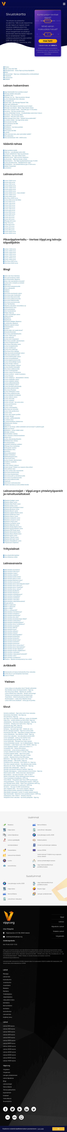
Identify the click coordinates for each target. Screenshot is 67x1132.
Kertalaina (6, 1003)
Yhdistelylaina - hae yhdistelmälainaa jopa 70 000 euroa (20, 164)
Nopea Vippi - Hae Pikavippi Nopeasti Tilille (16, 102)
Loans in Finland (9, 675)
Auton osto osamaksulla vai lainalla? (14, 281)
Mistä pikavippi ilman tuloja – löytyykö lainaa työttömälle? (20, 118)
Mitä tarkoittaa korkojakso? (11, 613)
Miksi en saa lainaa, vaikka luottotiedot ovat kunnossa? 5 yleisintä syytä (24, 427)
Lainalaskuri (7, 168)
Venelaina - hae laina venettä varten (14, 111)
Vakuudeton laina (8, 1000)
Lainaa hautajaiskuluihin (11, 346)
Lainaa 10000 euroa (10, 187)
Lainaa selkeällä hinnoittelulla (12, 395)
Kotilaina (6, 328)
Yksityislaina (7, 129)
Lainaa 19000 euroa (10, 259)
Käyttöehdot (7, 1093)
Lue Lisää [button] (41, 1129)
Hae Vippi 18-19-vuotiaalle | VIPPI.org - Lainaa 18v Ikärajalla (20, 718)
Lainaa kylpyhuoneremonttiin (12, 360)
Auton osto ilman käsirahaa (12, 276)
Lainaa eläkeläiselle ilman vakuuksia (14, 99)
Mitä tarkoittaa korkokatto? (11, 641)
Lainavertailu (7, 1014)
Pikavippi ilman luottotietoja (12, 446)
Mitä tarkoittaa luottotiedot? (12, 598)
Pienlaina (6, 991)
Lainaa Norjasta (8, 376)
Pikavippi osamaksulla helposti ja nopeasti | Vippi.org (18, 769)
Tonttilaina (7, 463)
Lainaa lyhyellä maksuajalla (12, 367)
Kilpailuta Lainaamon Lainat (12, 520)
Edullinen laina (7, 1017)
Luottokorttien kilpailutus (11, 323)
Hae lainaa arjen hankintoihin (12, 295)
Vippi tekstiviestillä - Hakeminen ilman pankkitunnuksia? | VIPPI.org (22, 794)
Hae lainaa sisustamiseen (11, 474)
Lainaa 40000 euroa (10, 233)
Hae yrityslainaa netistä (10, 557)
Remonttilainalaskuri (10, 453)
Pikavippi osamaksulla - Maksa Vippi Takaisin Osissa (19, 108)
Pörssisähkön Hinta (9, 449)
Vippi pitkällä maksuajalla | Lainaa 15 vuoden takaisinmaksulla (20, 792)
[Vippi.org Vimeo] (33, 1109)
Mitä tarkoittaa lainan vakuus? (12, 589)
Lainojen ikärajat (9, 416)
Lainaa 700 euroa (9, 226)
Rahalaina (7, 451)
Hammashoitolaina (9, 309)
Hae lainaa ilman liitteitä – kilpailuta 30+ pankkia (18, 691)
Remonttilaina (7, 1006)
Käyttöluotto (7, 320)
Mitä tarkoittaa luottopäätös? (12, 596)
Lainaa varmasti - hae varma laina (13, 402)
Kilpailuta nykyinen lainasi (11, 325)
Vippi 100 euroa (8, 223)
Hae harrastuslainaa (10, 311)
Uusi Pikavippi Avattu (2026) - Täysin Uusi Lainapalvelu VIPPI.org (21, 783)
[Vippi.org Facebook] (5, 1109)
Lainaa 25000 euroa (10, 196)
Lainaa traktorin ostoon (10, 397)
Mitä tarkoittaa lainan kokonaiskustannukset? (16, 584)
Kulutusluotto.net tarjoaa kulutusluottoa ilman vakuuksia (19, 672)
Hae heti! (48, 40)
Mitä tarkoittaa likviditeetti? (11, 591)
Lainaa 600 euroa (9, 224)
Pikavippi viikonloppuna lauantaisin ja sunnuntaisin (18, 106)
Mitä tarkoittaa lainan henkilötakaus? (14, 624)
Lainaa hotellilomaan (10, 348)
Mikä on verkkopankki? (10, 610)
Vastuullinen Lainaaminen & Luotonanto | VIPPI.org (17, 785)
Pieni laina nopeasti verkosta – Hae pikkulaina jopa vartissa (19, 764)
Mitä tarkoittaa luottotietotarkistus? (14, 622)
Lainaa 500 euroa (9, 216)
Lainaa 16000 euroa (10, 335)
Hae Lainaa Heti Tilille (11, 69)
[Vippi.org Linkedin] (26, 1109)
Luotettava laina (8, 420)
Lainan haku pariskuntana (11, 411)
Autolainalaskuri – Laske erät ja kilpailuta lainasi (18, 699)
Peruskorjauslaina (9, 442)
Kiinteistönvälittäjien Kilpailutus (12, 321)
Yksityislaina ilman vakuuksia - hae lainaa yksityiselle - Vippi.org (21, 797)
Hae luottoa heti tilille (10, 130)
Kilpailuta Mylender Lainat (11, 525)
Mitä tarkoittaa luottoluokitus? (12, 620)
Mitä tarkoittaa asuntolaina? (12, 570)
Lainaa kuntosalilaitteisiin (11, 358)
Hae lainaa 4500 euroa (10, 261)
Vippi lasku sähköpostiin (11, 104)
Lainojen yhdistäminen (10, 1075)
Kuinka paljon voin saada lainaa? (13, 330)
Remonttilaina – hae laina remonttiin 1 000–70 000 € (18, 774)
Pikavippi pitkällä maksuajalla (12, 94)
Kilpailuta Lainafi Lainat (10, 521)
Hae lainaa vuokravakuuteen (12, 483)
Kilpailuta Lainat (58, 926)
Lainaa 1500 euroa (9, 203)
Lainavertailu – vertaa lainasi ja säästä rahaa (15, 750)
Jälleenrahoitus (8, 316)
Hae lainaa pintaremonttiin (11, 472)
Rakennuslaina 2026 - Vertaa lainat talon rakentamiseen (19, 773)
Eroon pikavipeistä (9, 288)
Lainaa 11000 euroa (10, 249)
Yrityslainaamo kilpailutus (11, 542)
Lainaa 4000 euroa (9, 207)
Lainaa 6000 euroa (9, 201)
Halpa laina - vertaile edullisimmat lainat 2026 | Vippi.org (19, 720)
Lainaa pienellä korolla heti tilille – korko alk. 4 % (16, 739)
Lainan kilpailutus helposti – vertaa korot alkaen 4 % (17, 746)
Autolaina (6, 1008)
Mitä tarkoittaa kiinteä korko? (12, 640)
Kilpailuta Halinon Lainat (11, 516)
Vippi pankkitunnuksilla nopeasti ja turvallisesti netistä (18, 790)
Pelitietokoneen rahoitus (11, 441)
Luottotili (6, 132)
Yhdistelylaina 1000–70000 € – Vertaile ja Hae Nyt (17, 795)
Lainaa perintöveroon (10, 404)
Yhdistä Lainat (58, 931)
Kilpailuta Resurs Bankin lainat (12, 534)
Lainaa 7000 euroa (9, 208)
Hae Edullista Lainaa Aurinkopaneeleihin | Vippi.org (19, 690)
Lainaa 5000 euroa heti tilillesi (12, 200)
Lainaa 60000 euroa (10, 191)
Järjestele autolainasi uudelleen (13, 444)
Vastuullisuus (7, 1098)
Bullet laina (7, 284)
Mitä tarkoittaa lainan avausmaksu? (14, 645)
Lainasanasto (8, 77)
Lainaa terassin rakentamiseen (13, 460)
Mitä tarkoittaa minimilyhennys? (13, 612)
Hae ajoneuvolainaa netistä (12, 277)
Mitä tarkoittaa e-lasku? (11, 573)
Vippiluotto (7, 481)
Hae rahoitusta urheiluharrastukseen (14, 435)
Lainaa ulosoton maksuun (11, 465)
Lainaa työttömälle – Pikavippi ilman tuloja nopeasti (17, 741)
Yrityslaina (6, 1069)
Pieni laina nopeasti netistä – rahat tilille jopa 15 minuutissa (20, 109)
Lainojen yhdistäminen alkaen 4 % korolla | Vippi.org (17, 752)
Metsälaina (7, 425)
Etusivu (7, 67)
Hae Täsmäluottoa (9, 304)
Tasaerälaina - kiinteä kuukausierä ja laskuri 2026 (18, 697)
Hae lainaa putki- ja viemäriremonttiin (14, 476)
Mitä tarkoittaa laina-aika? (11, 617)
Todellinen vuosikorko (10, 462)
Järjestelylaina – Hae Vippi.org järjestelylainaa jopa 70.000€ (21, 161)
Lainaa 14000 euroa (10, 254)
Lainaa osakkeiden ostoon (11, 379)
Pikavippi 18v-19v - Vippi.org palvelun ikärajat (17, 97)
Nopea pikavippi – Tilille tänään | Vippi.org (15, 760)
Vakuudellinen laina (9, 469)
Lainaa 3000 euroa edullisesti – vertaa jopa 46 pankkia (20, 700)
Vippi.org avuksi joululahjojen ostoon (14, 353)
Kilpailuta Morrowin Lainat (11, 539)
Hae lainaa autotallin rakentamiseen (14, 341)
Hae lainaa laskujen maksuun (12, 365)
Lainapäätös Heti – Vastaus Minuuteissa (14, 748)
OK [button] (58, 1129)
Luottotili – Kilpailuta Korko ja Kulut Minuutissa (16, 757)
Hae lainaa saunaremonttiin (12, 302)
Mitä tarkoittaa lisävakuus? (11, 592)
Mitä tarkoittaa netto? (10, 656)
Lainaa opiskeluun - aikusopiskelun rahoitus (16, 377)
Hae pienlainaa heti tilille (11, 123)
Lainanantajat (7, 1084)
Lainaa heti (6, 977)
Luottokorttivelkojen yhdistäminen (13, 421)
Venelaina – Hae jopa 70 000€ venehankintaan (16, 787)
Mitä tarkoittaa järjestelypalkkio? (13, 634)
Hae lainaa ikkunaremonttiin (12, 297)
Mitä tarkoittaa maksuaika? (11, 599)
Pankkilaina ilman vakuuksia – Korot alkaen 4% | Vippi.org (19, 762)
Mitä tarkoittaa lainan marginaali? (13, 587)
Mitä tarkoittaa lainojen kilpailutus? (14, 649)
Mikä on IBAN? (8, 608)
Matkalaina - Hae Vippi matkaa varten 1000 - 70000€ (18, 759)
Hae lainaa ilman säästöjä (11, 351)
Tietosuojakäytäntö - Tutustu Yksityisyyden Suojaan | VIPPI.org (20, 781)
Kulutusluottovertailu (10, 332)
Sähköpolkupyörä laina (10, 456)
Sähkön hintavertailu (10, 166)
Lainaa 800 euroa (9, 228)
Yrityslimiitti (6, 1072)
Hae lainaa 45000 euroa (11, 198)
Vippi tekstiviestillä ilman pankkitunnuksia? (16, 92)
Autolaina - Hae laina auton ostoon (14, 116)
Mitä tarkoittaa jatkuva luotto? (12, 578)
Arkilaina (6, 291)
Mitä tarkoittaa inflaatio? (11, 633)
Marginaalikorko (8, 603)
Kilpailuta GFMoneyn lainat (11, 514)
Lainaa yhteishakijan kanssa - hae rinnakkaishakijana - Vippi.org (21, 743)
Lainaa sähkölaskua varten (11, 391)
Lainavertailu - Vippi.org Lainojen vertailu (15, 159)
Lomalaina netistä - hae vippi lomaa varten (16, 120)
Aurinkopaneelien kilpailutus (12, 279)
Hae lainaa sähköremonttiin (12, 393)
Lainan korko (8, 413)
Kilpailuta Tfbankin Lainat (11, 537)
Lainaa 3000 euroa (9, 1032)
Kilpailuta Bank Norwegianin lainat (13, 507)
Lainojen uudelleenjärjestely (12, 418)
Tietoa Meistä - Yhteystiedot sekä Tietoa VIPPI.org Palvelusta (20, 780)
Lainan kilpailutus (8, 1078)
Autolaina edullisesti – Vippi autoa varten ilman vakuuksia (19, 713)
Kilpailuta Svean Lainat (10, 535)
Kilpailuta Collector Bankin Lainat (13, 513)
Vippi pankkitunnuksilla (10, 150)
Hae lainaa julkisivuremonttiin (12, 298)
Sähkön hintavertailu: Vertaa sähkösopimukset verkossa (18, 776)
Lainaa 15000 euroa (10, 194)
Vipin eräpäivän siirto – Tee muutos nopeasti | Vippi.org (18, 788)
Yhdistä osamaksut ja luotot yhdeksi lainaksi (16, 484)
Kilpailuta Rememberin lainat (12, 532)
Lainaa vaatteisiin (9, 400)
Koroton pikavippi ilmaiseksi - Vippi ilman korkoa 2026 (18, 731)
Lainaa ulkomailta (9, 398)
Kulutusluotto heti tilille (10, 122)
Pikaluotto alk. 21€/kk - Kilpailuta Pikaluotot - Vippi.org (18, 766)
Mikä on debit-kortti (9, 606)
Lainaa (61, 922)
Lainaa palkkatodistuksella (11, 383)
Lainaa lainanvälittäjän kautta (12, 362)
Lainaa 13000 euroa (10, 252)
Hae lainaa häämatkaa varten (12, 344)
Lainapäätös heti (9, 101)
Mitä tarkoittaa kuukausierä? (12, 582)
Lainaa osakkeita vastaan (11, 381)
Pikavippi (5, 974)
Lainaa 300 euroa (9, 219)
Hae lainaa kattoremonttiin (11, 479)
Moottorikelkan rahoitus (11, 434)
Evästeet (6, 1095)
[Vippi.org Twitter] (12, 1109)
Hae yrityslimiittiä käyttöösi (11, 555)
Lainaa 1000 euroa (9, 184)
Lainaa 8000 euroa (9, 210)
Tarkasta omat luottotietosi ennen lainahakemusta (18, 695)
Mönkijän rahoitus (9, 432)
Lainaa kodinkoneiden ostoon (12, 356)
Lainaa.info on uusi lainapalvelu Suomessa (16, 674)
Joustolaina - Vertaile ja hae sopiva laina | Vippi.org (17, 724)
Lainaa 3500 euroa (9, 214)
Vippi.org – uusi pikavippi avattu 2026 (14, 152)
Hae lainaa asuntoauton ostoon (13, 293)
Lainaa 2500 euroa (9, 182)
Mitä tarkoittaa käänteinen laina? (13, 580)
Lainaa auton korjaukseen (11, 339)
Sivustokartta (7, 1101)
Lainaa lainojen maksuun (11, 363)
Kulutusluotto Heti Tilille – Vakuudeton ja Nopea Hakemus (19, 732)
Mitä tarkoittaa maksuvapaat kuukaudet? (15, 654)
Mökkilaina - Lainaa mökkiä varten (13, 430)
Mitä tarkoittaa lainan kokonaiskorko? (14, 647)
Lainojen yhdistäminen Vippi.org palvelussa (16, 154)
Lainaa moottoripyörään (11, 370)
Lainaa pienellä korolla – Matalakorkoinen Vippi (17, 162)
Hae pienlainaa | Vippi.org (10, 717)
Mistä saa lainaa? (9, 428)
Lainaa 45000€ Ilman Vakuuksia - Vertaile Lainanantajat (20, 693)
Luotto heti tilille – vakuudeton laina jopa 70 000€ (17, 755)
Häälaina (7, 290)
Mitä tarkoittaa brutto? (10, 629)
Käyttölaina (7, 318)
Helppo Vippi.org (9, 313)
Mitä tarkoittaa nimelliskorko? (12, 657)
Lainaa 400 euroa (9, 217)
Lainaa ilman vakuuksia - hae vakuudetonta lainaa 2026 (18, 736)
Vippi (62, 917)
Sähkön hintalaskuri (9, 455)
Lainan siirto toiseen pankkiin (12, 414)
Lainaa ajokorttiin (9, 337)
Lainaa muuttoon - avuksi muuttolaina (14, 374)
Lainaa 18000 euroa (10, 258)
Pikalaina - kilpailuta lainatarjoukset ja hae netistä (18, 659)
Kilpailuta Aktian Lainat (10, 502)
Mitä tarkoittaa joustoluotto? (12, 636)
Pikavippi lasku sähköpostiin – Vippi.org (14, 767)
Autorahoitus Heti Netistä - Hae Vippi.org (14, 715)
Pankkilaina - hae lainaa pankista (13, 127)
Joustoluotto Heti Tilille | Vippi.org (12, 725)
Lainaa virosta (8, 406)
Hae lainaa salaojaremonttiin (12, 286)
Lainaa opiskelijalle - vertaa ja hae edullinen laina (17, 738)
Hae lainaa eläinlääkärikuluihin (12, 334)
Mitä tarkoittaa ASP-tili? (10, 627)
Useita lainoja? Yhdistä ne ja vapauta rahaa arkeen (18, 467)
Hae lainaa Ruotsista (10, 390)
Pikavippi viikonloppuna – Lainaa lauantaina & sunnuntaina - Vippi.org (22, 771)
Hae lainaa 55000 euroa (11, 263)
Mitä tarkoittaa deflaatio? (11, 631)
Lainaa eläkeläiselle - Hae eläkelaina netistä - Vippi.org (18, 734)
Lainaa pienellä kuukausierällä (12, 386)
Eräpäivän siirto (8, 95)
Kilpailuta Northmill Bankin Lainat (13, 528)
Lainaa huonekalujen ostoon (12, 314)
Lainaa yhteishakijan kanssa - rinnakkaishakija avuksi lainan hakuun (23, 113)
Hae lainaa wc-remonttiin (11, 409)
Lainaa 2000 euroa (9, 205)
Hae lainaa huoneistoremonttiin (13, 477)
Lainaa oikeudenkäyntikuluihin (12, 439)
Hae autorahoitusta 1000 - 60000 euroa (15, 137)
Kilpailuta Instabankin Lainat (12, 518)
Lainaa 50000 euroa (10, 186)
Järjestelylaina (7, 997)
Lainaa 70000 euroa (10, 180)
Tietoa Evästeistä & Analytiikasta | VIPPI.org (15, 778)
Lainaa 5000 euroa (9, 1037)
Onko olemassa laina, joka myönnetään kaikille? (17, 134)
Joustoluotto (7, 125)
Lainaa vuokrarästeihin (10, 407)
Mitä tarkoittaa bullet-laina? (12, 571)
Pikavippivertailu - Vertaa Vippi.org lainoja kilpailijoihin (19, 70)
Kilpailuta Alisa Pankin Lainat (12, 504)
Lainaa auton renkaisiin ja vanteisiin (14, 283)
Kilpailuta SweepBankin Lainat (12, 541)
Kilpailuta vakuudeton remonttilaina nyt (15, 306)
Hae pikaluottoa (8, 136)
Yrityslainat (8, 76)
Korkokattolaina (8, 327)
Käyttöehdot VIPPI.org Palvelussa (12, 727)
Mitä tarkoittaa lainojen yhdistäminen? (14, 650)
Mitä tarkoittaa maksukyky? (12, 652)
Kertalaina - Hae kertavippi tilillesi (13, 115)
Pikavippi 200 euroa (10, 221)
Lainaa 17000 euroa (10, 256)
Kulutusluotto (7, 979)
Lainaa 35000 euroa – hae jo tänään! (14, 193)
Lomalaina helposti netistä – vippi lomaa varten (16, 753)
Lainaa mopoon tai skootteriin (12, 372)
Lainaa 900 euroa (9, 230)
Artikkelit (7, 79)
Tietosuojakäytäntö (9, 1090)
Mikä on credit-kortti (10, 605)
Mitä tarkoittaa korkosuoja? (12, 643)
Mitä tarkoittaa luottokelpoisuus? (13, 594)
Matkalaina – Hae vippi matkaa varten (14, 155)
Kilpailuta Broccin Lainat (11, 511)
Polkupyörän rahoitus (10, 448)
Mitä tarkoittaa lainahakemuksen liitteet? (15, 619)
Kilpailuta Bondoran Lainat (11, 509)
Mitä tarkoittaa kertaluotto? (11, 638)
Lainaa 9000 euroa (9, 212)
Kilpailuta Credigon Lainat (11, 500)
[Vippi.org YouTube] (19, 1109)
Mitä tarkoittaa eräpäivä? (11, 575)
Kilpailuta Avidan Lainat (10, 506)
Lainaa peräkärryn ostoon (11, 384)
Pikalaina (6, 988)
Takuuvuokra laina (9, 458)
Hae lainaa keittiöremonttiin (12, 355)
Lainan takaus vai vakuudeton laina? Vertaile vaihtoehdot (20, 688)
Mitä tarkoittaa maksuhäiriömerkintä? (14, 601)
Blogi (6, 72)
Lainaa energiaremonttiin (11, 342)
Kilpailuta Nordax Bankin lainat (12, 527)
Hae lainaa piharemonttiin (11, 388)
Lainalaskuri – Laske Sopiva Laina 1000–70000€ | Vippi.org (19, 745)
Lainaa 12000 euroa (10, 251)
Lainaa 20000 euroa (10, 189)
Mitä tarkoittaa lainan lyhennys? (13, 585)
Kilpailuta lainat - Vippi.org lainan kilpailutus (16, 157)
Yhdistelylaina (7, 994)
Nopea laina (7, 437)
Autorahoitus (7, 1011)
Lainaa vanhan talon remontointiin (13, 470)
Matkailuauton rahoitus (10, 423)
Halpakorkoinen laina (10, 307)
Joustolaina (6, 985)
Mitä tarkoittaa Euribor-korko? (12, 577)
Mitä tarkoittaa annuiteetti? (11, 626)
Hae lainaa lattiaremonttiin (11, 300)
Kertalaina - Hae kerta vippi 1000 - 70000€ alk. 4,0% (18, 729)
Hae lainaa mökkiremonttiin (12, 369)
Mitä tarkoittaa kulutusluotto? (12, 615)
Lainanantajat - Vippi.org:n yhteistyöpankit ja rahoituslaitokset (22, 74)
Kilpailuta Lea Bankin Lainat (12, 523)
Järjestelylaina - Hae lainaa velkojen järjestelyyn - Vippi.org (19, 722)
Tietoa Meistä (7, 1087)
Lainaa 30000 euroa (10, 231)
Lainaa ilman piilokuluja (10, 349)
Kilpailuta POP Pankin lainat (12, 530)
